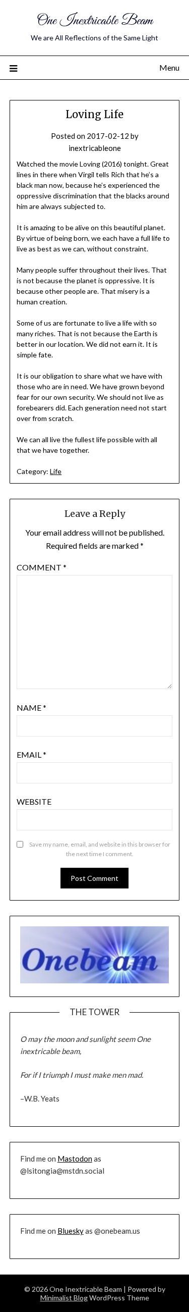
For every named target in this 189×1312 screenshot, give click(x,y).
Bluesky (70, 1230)
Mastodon (74, 1158)
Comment (42, 567)
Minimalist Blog (64, 1297)
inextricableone (95, 147)
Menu (169, 67)
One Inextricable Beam (95, 21)
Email (31, 754)
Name (31, 707)
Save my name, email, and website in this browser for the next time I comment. (99, 849)
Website (34, 801)
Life (55, 471)
